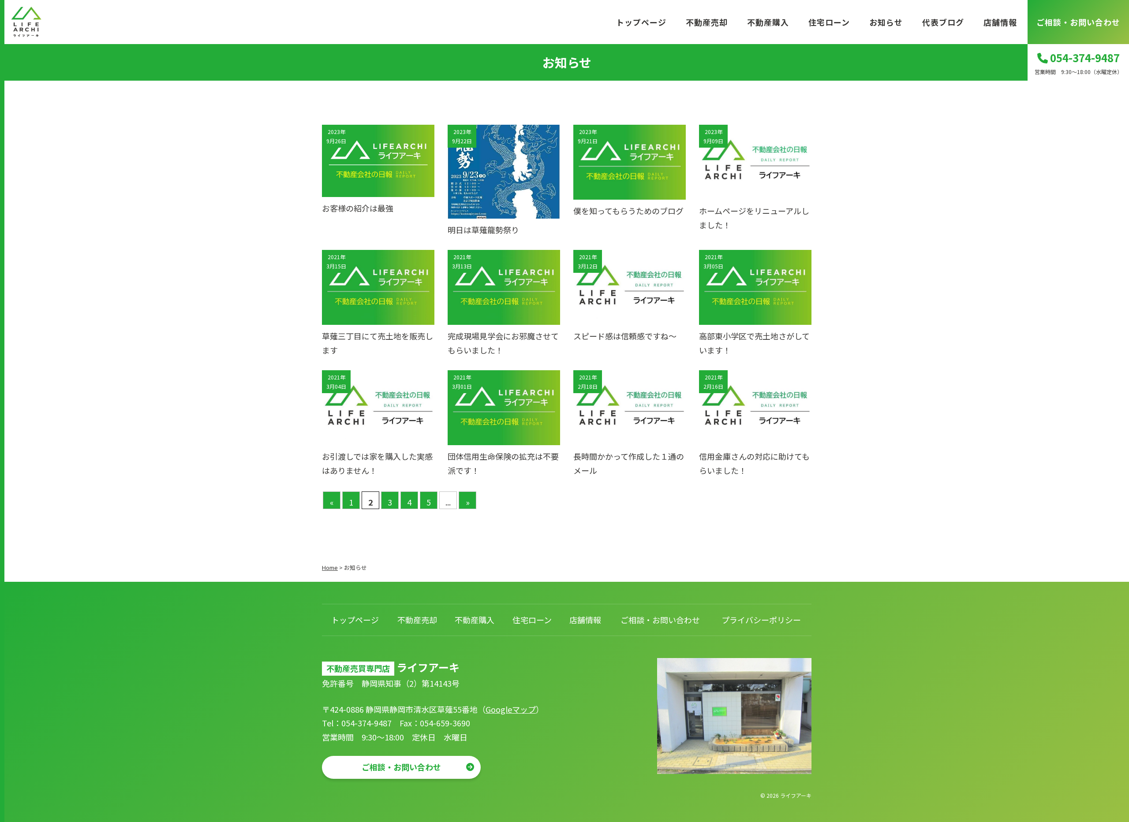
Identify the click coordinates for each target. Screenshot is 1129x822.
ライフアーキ (795, 795)
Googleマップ (511, 709)
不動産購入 (768, 22)
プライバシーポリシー (761, 619)
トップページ (641, 22)
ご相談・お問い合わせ (1078, 22)
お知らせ (886, 22)
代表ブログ (943, 22)
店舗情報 (1000, 22)
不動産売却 (707, 22)
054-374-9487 (1084, 57)
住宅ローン (829, 22)
